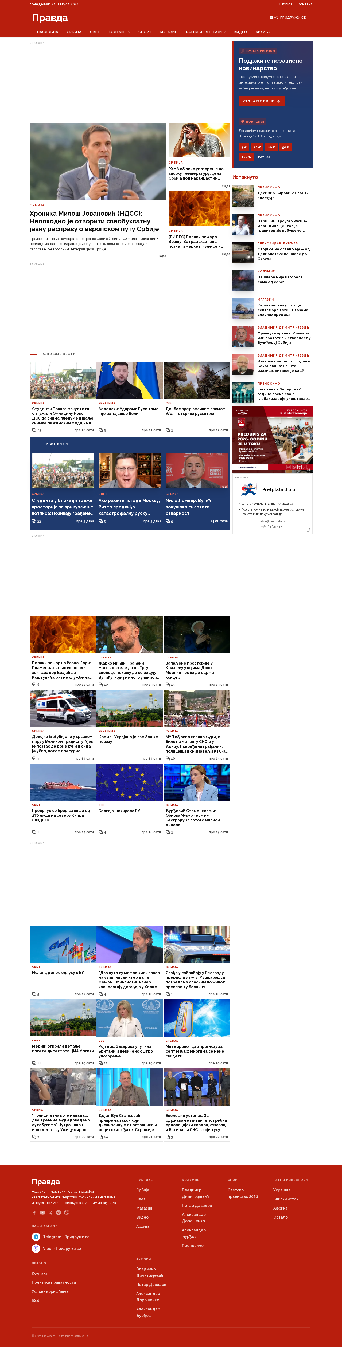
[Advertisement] (130, 83)
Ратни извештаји (204, 32)
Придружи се (293, 17)
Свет (95, 32)
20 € (271, 147)
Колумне (118, 32)
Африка (280, 1208)
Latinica (286, 4)
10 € (257, 147)
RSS (35, 1300)
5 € (244, 147)
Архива (263, 32)
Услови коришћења (50, 1291)
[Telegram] (58, 1212)
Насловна (47, 32)
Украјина (282, 1190)
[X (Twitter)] (50, 1213)
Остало (280, 1217)
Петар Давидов (197, 1205)
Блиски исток (285, 1199)
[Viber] (66, 1212)
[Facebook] (34, 1212)
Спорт (145, 32)
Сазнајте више (258, 101)
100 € (246, 157)
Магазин (169, 32)
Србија (74, 32)
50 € (285, 147)
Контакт (305, 4)
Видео (240, 32)
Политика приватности (54, 1282)
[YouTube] (42, 1212)
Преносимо (193, 1245)
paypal (264, 157)
